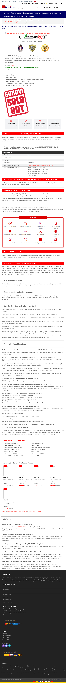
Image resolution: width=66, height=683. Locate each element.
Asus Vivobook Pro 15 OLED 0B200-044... (14, 447)
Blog (32, 16)
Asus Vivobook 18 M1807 (37, 443)
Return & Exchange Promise (11, 592)
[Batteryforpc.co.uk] (9, 6)
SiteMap (4, 633)
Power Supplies (28, 13)
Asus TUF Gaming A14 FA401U (12, 449)
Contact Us (26, 3)
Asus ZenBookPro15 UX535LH (11, 453)
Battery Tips (5, 639)
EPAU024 (12, 65)
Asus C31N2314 (35, 455)
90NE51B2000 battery (35, 511)
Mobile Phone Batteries (42, 13)
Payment (50, 3)
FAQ (62, 679)
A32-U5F (51, 165)
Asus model (40, 20)
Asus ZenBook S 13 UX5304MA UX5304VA (14, 458)
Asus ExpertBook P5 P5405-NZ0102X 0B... (14, 460)
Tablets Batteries (56, 13)
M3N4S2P (52, 477)
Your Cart (48, 7)
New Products (7, 602)
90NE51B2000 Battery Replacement (15, 22)
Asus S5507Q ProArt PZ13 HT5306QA (40, 458)
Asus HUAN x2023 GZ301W (11, 451)
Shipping (42, 3)
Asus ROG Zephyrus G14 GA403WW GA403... (42, 447)
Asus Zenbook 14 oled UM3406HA (39, 460)
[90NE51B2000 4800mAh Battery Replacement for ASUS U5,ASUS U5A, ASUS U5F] (27, 33)
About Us (35, 3)
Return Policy (59, 3)
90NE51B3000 (40, 165)
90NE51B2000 (32, 165)
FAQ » (3, 614)
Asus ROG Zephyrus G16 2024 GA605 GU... (14, 455)
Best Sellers (7, 599)
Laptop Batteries (10, 16)
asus (11, 72)
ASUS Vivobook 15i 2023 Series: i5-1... (13, 445)
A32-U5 (46, 165)
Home (7, 13)
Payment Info (7, 594)
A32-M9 (21, 477)
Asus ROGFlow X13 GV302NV (38, 449)
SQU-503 (6, 500)
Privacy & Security (9, 587)
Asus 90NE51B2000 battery (22, 527)
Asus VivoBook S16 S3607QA (11, 443)
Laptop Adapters (16, 13)
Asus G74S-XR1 (35, 451)
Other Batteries (22, 16)
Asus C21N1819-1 (36, 445)
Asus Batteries (29, 20)
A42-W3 (36, 477)
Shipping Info (7, 597)
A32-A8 (5, 477)
